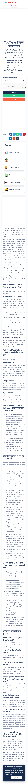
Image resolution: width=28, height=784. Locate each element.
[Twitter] (20, 134)
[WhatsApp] (17, 134)
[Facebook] (10, 134)
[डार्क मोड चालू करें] (15, 5)
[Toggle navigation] (23, 2)
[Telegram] (14, 134)
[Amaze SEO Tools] (11, 2)
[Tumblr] (17, 138)
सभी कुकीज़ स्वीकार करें (16, 777)
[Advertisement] (14, 23)
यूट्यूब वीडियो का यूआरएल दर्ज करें (10, 77)
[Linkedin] (10, 138)
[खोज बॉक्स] (11, 5)
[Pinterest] (24, 134)
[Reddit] (14, 138)
